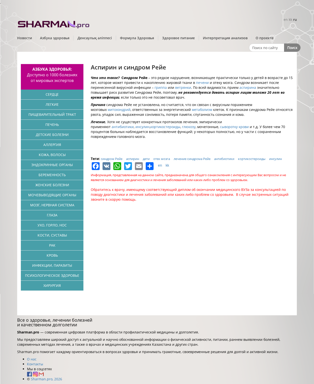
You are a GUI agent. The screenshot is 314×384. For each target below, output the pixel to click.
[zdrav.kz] (54, 23)
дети (146, 159)
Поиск (292, 47)
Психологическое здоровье (52, 275)
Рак (52, 245)
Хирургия (52, 285)
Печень (52, 124)
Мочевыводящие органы (52, 195)
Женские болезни (52, 185)
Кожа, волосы (52, 154)
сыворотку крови (234, 126)
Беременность (52, 174)
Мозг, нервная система (52, 205)
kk (290, 19)
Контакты (35, 364)
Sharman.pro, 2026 (46, 379)
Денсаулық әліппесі (95, 38)
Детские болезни (52, 134)
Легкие (52, 104)
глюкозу (189, 126)
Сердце (52, 94)
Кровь (52, 255)
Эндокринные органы (52, 164)
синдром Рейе (111, 159)
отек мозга (161, 159)
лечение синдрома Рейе (192, 159)
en (286, 19)
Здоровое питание (178, 38)
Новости (24, 38)
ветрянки (183, 87)
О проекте (265, 38)
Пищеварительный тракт (52, 114)
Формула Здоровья (137, 38)
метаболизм (202, 109)
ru (295, 19)
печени (202, 82)
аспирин (132, 159)
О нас (32, 359)
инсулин (142, 126)
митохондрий (119, 109)
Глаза (52, 215)
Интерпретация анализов (225, 38)
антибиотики (123, 126)
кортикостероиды (165, 126)
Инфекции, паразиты (52, 265)
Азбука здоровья (54, 38)
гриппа (161, 87)
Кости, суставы (52, 235)
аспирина (247, 87)
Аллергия (52, 144)
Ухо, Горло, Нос (52, 225)
